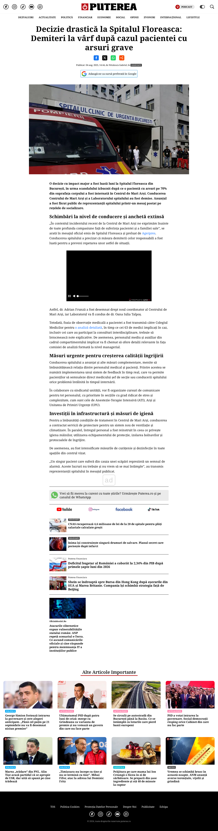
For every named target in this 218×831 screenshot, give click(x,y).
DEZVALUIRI (26, 17)
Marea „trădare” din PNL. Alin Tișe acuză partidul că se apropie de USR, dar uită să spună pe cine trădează (27, 776)
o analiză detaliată (88, 327)
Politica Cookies (70, 806)
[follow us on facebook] (124, 510)
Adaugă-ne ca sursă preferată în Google (112, 73)
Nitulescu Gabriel (118, 65)
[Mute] (74, 296)
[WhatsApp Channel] (40, 6)
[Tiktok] (23, 6)
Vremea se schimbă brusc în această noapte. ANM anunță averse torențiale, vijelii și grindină (187, 776)
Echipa (164, 806)
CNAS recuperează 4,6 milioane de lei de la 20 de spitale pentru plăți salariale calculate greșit (115, 525)
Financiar (85, 17)
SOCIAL (120, 17)
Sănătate (136, 65)
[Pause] (69, 296)
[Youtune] (31, 6)
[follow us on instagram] (94, 510)
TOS (52, 806)
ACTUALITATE (47, 17)
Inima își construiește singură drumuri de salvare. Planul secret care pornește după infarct (116, 544)
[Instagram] (14, 6)
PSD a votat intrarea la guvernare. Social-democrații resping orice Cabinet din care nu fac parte (188, 720)
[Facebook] (6, 6)
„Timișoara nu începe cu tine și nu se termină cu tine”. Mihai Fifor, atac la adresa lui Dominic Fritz (81, 776)
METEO (171, 767)
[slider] (83, 297)
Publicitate (148, 806)
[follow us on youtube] (64, 510)
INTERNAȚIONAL (170, 17)
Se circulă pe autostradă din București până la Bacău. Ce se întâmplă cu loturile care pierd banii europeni (134, 720)
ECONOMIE (104, 17)
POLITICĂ (67, 17)
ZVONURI (149, 17)
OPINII (134, 17)
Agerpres (148, 233)
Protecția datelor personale (101, 806)
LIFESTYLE (193, 17)
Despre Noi (129, 806)
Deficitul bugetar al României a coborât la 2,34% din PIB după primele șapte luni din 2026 (115, 565)
